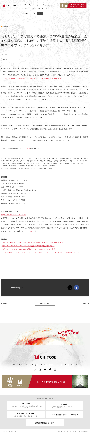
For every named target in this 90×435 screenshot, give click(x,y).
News (48, 9)
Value (38, 5)
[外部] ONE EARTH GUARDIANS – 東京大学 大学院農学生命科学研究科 (27, 246)
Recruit (25, 13)
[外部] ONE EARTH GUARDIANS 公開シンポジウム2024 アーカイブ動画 (28, 249)
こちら (27, 148)
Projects (46, 5)
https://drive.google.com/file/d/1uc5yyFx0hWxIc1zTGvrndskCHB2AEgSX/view (31, 78)
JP (40, 13)
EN (34, 13)
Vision (31, 5)
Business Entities (28, 9)
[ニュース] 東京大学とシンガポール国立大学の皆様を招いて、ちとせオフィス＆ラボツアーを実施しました (40, 252)
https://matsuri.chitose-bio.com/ (13, 215)
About (40, 9)
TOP (24, 5)
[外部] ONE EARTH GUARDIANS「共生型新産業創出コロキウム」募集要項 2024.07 (32, 242)
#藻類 (5, 59)
